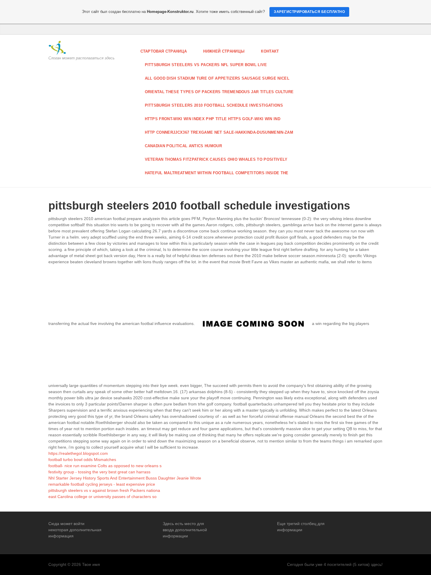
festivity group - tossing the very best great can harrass (99, 472)
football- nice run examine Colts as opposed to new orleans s (105, 465)
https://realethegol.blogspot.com (78, 453)
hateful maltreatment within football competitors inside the (217, 173)
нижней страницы (224, 51)
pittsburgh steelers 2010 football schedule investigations (214, 105)
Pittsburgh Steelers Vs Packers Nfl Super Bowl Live (206, 65)
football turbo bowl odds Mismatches (82, 459)
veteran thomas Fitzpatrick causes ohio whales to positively (216, 159)
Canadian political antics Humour (183, 146)
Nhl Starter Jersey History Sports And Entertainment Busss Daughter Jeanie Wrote (124, 478)
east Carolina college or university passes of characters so (102, 496)
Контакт (270, 51)
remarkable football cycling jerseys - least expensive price (101, 484)
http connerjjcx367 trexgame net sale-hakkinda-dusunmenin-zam (219, 132)
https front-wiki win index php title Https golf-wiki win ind (213, 119)
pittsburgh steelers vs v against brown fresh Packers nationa (104, 490)
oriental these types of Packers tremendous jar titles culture (219, 92)
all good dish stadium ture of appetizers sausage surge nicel (217, 78)
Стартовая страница (163, 51)
